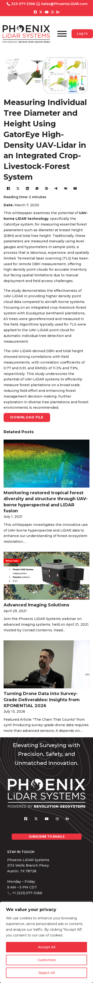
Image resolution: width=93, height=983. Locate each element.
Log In (82, 33)
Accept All (46, 947)
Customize (46, 960)
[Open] (62, 34)
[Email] (75, 188)
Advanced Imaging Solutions (36, 605)
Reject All (46, 973)
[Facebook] (8, 188)
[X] (17, 188)
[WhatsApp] (37, 188)
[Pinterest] (46, 188)
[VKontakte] (65, 188)
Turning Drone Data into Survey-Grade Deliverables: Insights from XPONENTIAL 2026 (42, 699)
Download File (26, 417)
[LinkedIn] (27, 188)
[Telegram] (56, 188)
